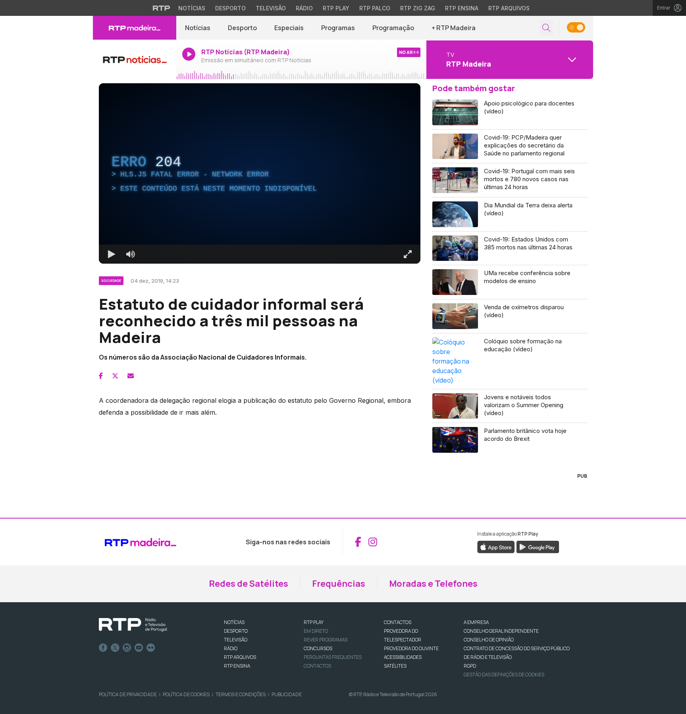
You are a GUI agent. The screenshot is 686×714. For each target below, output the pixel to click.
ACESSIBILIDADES (403, 657)
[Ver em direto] (134, 59)
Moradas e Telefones (433, 584)
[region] (259, 173)
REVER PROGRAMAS (325, 639)
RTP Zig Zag (417, 8)
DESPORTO (236, 631)
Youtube (139, 647)
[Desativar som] (130, 254)
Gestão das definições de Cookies (504, 674)
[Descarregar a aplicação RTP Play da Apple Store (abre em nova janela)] (496, 546)
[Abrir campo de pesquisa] (546, 28)
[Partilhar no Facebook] (101, 375)
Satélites (395, 665)
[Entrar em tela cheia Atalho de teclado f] (407, 254)
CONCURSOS (318, 648)
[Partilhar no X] (115, 375)
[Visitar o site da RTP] (161, 8)
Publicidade (287, 694)
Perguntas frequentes (333, 657)
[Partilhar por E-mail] (130, 375)
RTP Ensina (461, 8)
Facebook (103, 647)
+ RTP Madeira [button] (454, 27)
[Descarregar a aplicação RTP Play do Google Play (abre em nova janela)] (537, 546)
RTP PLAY (314, 622)
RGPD (470, 665)
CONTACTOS (397, 622)
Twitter (115, 647)
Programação (393, 27)
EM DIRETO (316, 631)
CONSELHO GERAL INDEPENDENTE (501, 631)
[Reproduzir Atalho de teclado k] (111, 254)
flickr (150, 647)
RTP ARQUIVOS (240, 657)
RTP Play (336, 8)
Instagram (127, 647)
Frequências (338, 584)
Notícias (191, 8)
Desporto (230, 8)
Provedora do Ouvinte (411, 648)
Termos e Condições (241, 694)
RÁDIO (230, 648)
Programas (338, 27)
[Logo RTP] (133, 625)
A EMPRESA (476, 622)
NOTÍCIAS (234, 622)
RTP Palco (374, 8)
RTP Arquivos (509, 8)
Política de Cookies (186, 694)
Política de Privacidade (128, 694)
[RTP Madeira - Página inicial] (134, 28)
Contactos (317, 665)
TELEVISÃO (235, 639)
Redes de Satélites (248, 584)
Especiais (289, 27)
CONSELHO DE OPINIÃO (489, 639)
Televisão (271, 8)
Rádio (304, 8)
